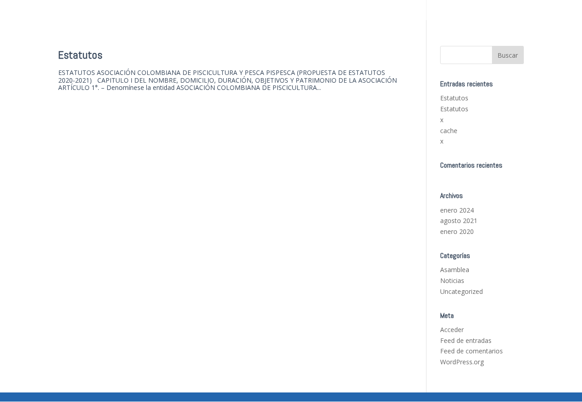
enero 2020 (457, 231)
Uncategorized (461, 291)
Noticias (452, 280)
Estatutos (80, 55)
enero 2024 (457, 210)
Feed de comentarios (471, 351)
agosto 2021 (458, 220)
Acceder (452, 329)
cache (448, 130)
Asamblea (454, 269)
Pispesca (513, 10)
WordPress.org (462, 361)
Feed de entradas (466, 340)
